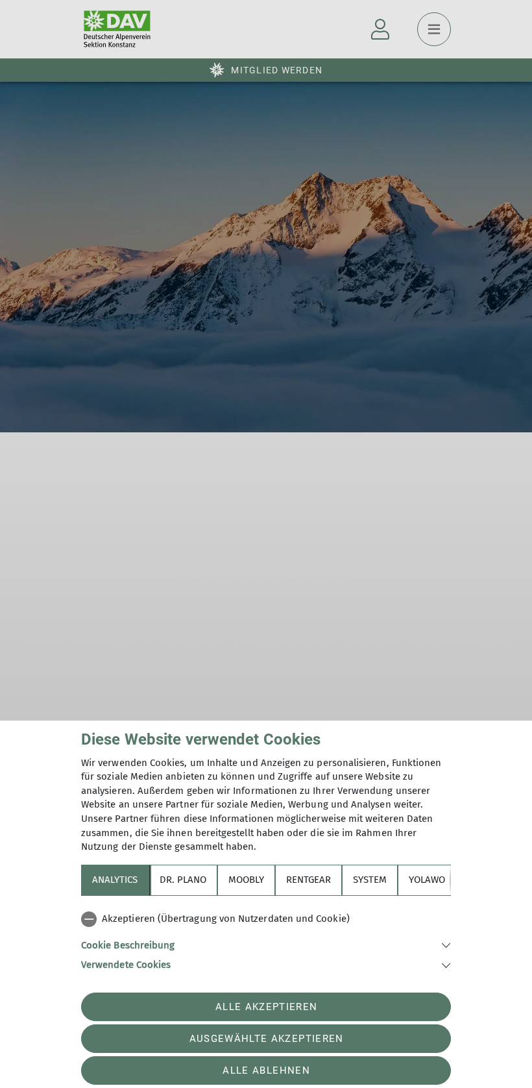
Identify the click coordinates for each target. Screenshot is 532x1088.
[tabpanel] (266, 939)
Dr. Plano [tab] (183, 879)
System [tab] (370, 879)
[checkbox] (266, 919)
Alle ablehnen (266, 1070)
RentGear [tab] (308, 879)
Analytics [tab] (115, 879)
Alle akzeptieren (266, 1007)
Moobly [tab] (246, 879)
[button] (266, 944)
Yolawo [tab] (427, 879)
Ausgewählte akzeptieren (266, 1039)
